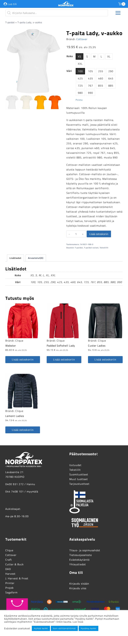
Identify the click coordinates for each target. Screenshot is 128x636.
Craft (8, 560)
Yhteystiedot (77, 564)
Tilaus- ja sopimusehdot (84, 550)
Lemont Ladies (14, 416)
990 (90, 93)
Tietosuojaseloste (80, 555)
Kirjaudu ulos (77, 588)
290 (110, 71)
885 (110, 86)
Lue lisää (78, 622)
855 (100, 86)
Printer (9, 583)
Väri (69, 71)
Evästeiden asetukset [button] (17, 628)
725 (80, 86)
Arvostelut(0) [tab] (35, 258)
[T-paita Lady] (33, 61)
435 (90, 78)
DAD (8, 569)
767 (90, 86)
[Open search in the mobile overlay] (56, 13)
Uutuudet (75, 465)
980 (80, 93)
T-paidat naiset (91, 247)
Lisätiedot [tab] (15, 258)
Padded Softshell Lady (61, 346)
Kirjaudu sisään (79, 584)
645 (110, 78)
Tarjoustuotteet (79, 484)
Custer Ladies (97, 346)
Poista (79, 99)
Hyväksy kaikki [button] (88, 628)
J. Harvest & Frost (16, 578)
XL (108, 56)
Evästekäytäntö (79, 560)
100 (80, 71)
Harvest (10, 574)
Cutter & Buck (14, 564)
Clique (19, 341)
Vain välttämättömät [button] (64, 628)
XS (79, 56)
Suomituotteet (78, 474)
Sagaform (11, 592)
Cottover (82, 39)
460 (100, 78)
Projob (9, 588)
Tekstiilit (104, 247)
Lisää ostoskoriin (98, 234)
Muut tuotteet (78, 479)
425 (80, 78)
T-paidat (10, 22)
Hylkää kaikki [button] (41, 628)
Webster (10, 346)
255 (100, 71)
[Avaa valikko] (118, 13)
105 (90, 71)
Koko (69, 56)
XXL (80, 64)
